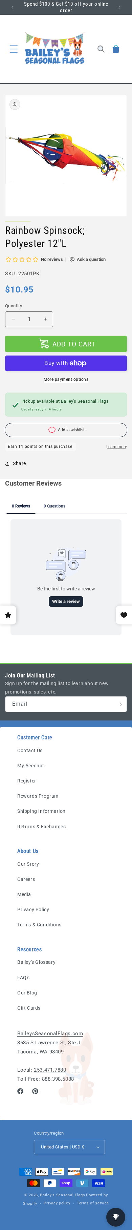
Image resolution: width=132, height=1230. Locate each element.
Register (26, 780)
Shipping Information (41, 811)
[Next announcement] (119, 7)
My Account (30, 765)
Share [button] (19, 463)
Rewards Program (38, 796)
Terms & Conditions (39, 924)
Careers (26, 879)
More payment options (66, 379)
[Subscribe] (119, 704)
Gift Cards (29, 1008)
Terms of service (93, 1203)
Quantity (13, 305)
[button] (13, 48)
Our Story (28, 864)
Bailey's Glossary (36, 962)
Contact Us (30, 750)
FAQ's (23, 977)
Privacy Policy (33, 909)
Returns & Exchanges (41, 826)
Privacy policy (57, 1203)
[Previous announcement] (12, 7)
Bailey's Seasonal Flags (62, 1195)
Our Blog (27, 992)
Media (24, 894)
